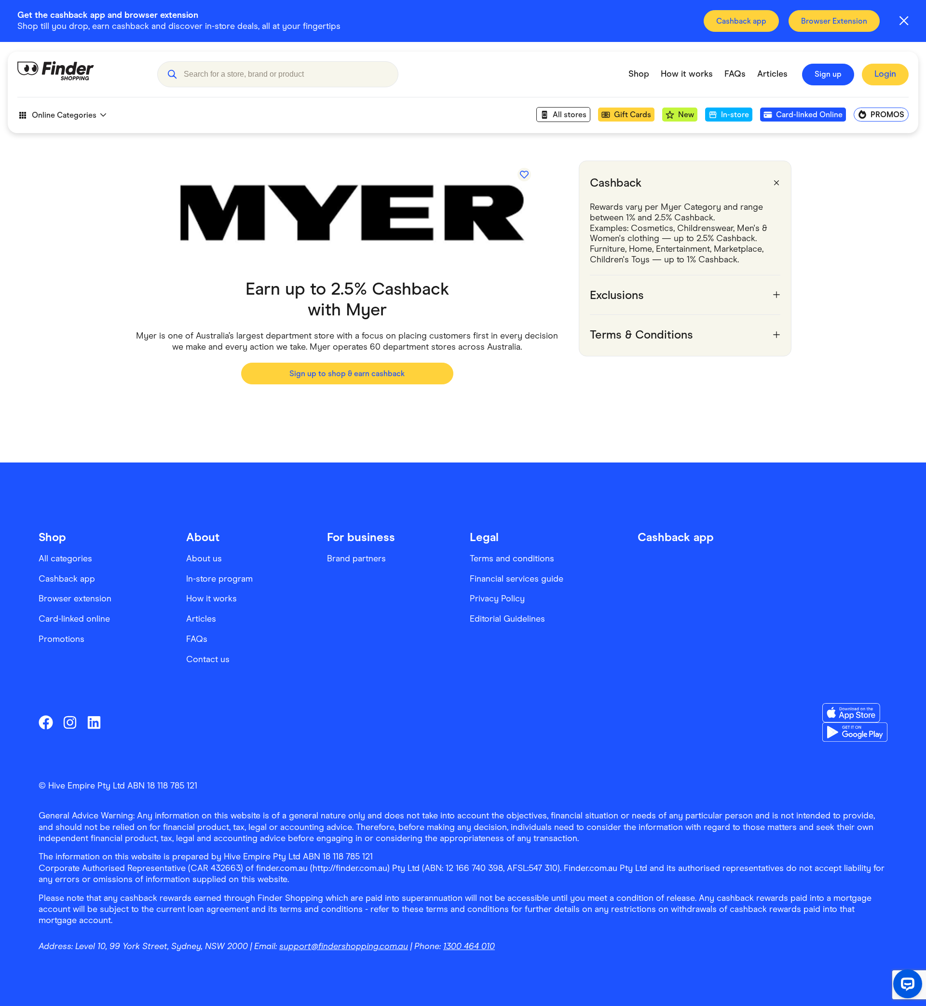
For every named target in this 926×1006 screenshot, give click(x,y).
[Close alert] (904, 21)
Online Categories (64, 115)
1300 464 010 (469, 946)
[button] (172, 74)
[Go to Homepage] (80, 74)
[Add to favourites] (524, 174)
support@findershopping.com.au (343, 946)
